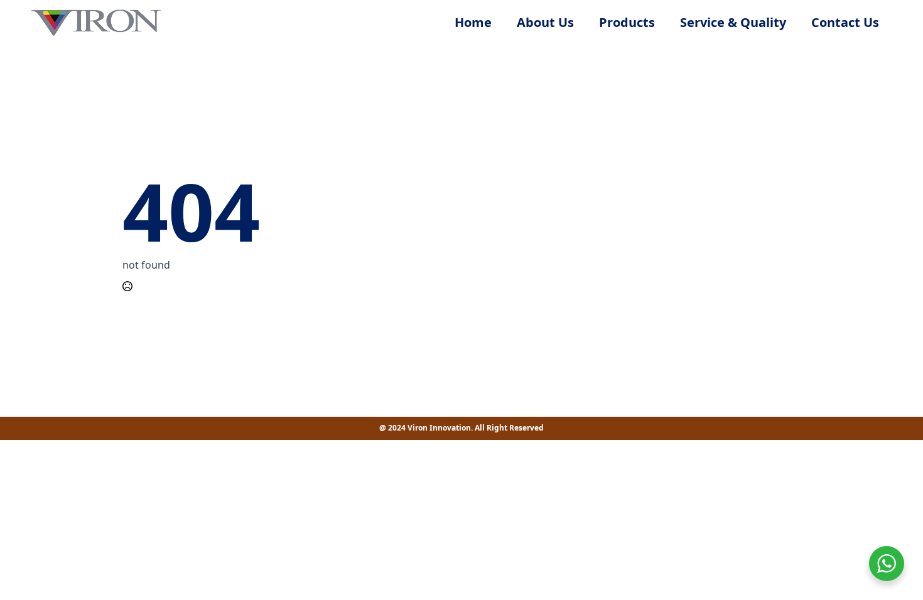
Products (627, 22)
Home (473, 22)
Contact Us (845, 22)
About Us (545, 22)
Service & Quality (733, 22)
